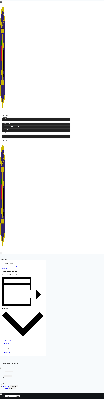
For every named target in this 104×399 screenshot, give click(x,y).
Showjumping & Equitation (8, 124)
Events (3, 376)
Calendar (5, 132)
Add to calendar (4, 308)
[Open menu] (1, 253)
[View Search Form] (1, 2)
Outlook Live (6, 345)
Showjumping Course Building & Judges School (11, 126)
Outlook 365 (6, 343)
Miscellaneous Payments (8, 130)
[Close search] (1, 394)
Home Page (5, 115)
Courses (7, 137)
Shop (4, 138)
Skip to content (3, 0)
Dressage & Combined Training (9, 127)
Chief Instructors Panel (6, 386)
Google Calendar (7, 340)
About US (3, 371)
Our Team (5, 120)
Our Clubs (5, 118)
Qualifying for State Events (8, 123)
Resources (6, 388)
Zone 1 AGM (7, 352)
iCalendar (6, 342)
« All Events (4, 268)
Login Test (5, 140)
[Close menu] (0, 368)
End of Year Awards (7, 129)
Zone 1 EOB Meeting (8, 351)
